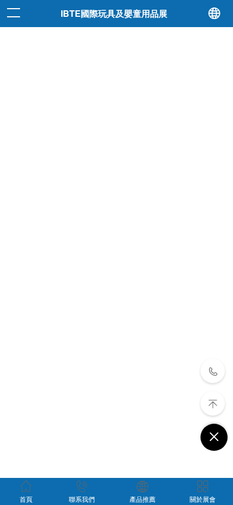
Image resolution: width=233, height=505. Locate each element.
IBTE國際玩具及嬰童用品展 (114, 13)
